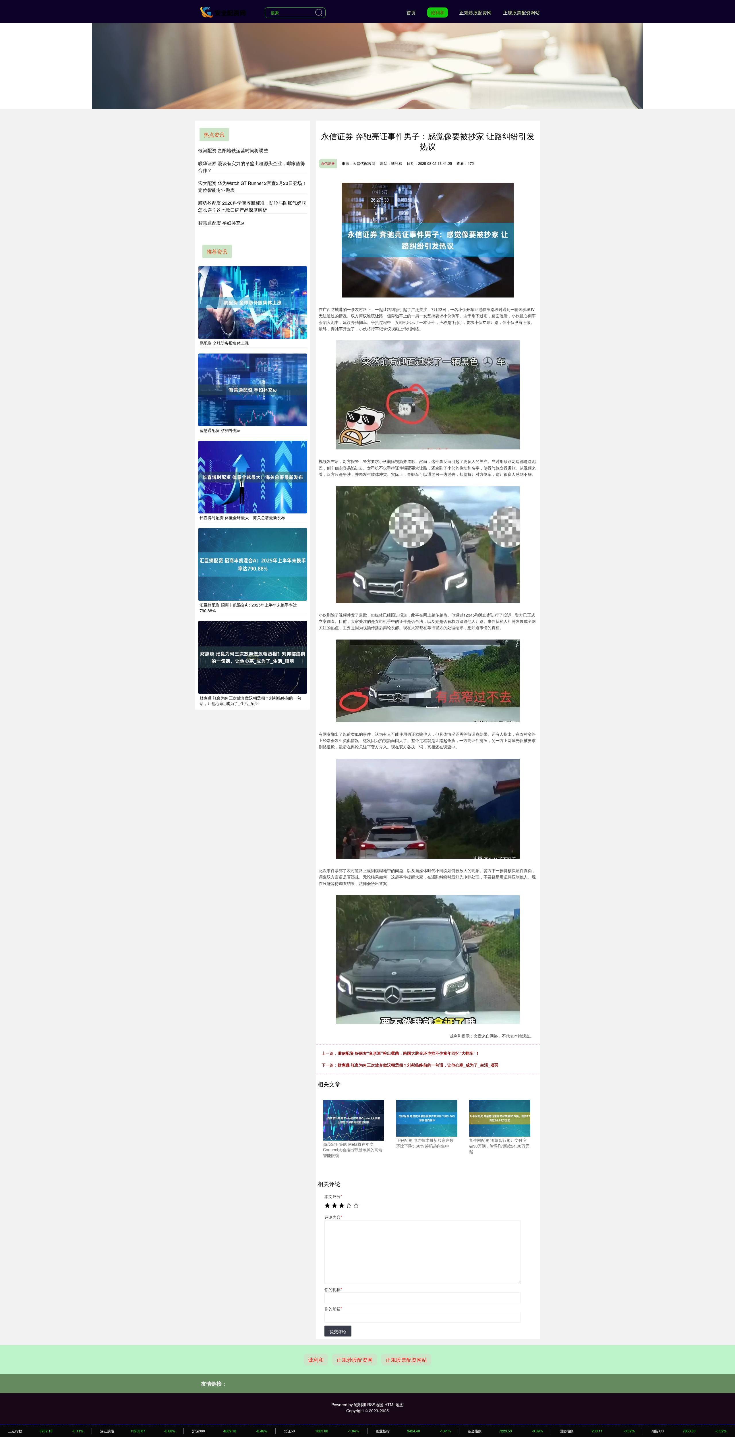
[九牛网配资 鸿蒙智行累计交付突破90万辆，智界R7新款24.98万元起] (499, 1118)
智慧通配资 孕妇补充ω (221, 222)
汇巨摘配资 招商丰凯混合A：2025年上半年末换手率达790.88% (248, 607)
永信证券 (328, 163)
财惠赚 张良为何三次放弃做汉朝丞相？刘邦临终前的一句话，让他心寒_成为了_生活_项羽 (418, 1065)
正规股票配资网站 (521, 12)
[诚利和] (223, 12)
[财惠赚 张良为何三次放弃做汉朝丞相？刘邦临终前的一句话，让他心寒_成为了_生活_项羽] (252, 657)
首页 (411, 12)
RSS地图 (375, 1404)
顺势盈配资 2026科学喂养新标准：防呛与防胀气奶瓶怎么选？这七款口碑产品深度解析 (252, 206)
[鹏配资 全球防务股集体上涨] (252, 302)
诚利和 (437, 12)
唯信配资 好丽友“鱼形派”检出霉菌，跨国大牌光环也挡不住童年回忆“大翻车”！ (408, 1053)
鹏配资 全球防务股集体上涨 (224, 343)
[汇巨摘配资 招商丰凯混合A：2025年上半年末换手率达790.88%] (252, 564)
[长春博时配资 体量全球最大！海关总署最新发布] (252, 477)
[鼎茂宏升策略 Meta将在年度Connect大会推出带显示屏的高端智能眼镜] (353, 1120)
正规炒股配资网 (475, 12)
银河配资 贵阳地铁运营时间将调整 (233, 150)
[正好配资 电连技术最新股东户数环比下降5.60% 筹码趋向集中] (426, 1118)
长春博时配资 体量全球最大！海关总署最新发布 (242, 517)
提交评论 (338, 1331)
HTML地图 (394, 1404)
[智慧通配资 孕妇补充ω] (252, 390)
